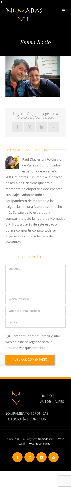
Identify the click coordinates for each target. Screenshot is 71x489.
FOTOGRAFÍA (16, 419)
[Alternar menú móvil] (64, 9)
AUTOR (45, 401)
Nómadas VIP (46, 439)
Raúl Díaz (41, 150)
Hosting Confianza (39, 443)
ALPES (59, 401)
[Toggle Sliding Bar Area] (3, 3)
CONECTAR (37, 419)
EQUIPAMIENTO (17, 413)
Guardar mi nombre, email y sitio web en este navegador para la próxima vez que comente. (32, 342)
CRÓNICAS (40, 413)
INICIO (47, 395)
